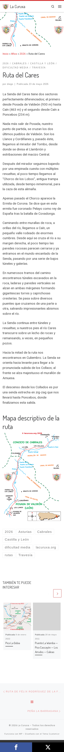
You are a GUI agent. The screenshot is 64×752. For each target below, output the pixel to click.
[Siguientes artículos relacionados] (57, 593)
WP (20, 734)
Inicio (6, 53)
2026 (23, 53)
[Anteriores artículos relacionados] (48, 593)
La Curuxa (23, 725)
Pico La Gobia (12, 643)
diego (10, 84)
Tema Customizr (51, 734)
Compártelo (16, 747)
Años (14, 53)
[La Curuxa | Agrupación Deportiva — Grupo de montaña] (6, 6)
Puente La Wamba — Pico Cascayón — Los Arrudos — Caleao (46, 647)
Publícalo (48, 747)
